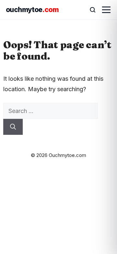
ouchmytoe (32, 10)
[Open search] (90, 10)
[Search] (13, 127)
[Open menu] (106, 10)
